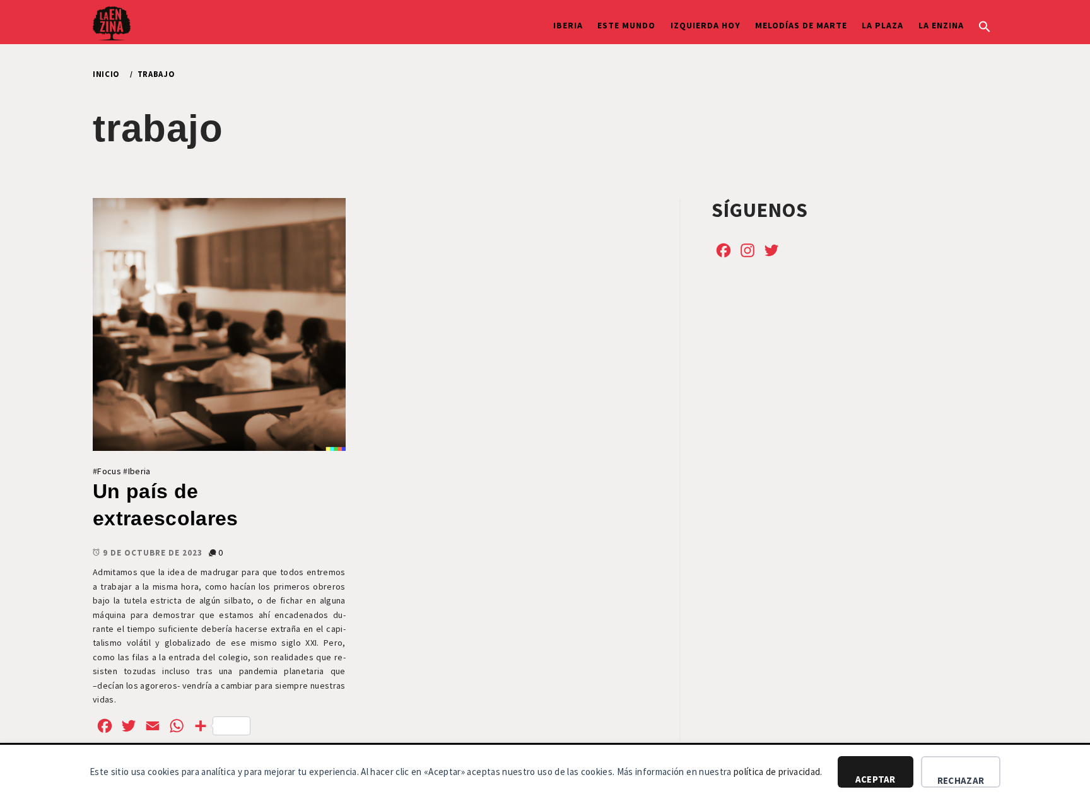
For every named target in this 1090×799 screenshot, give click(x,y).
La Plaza (882, 25)
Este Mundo (626, 25)
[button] (984, 25)
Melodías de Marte (801, 25)
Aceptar (875, 779)
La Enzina (941, 25)
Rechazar (960, 780)
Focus (109, 471)
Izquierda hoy (706, 25)
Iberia (568, 25)
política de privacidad (777, 772)
